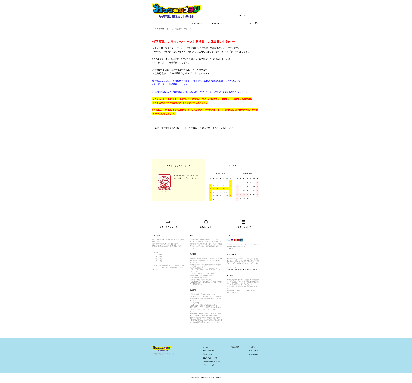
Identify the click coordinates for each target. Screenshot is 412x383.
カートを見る (253, 350)
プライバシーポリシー (210, 365)
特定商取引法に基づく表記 (212, 361)
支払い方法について (210, 358)
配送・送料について (210, 350)
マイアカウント (241, 15)
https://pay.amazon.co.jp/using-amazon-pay (242, 269)
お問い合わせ (253, 354)
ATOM (237, 347)
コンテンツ (215, 23)
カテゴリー (196, 23)
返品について (207, 354)
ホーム (154, 29)
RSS (232, 347)
